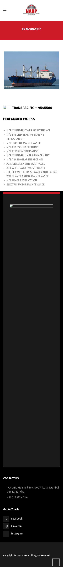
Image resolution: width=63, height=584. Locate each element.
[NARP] (31, 10)
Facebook (16, 518)
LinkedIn (16, 526)
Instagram (17, 533)
